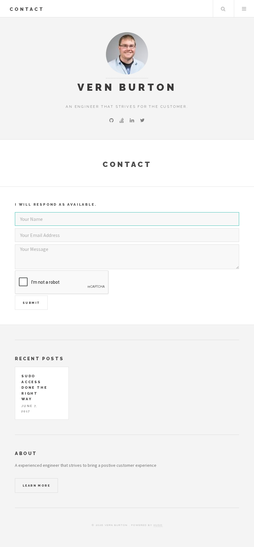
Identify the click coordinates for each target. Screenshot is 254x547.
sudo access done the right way (34, 387)
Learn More (36, 485)
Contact (127, 164)
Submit (31, 302)
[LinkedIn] (132, 120)
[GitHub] (111, 120)
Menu (244, 8)
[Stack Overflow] (122, 120)
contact (27, 9)
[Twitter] (142, 120)
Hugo (158, 525)
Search (223, 8)
